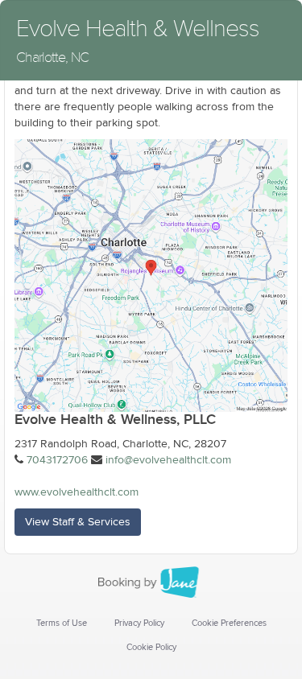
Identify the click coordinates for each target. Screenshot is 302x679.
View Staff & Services (77, 522)
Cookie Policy (151, 647)
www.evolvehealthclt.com (76, 492)
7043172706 (57, 460)
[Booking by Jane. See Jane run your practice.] (151, 582)
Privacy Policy (139, 623)
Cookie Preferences (229, 623)
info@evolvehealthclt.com (168, 460)
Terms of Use (61, 623)
